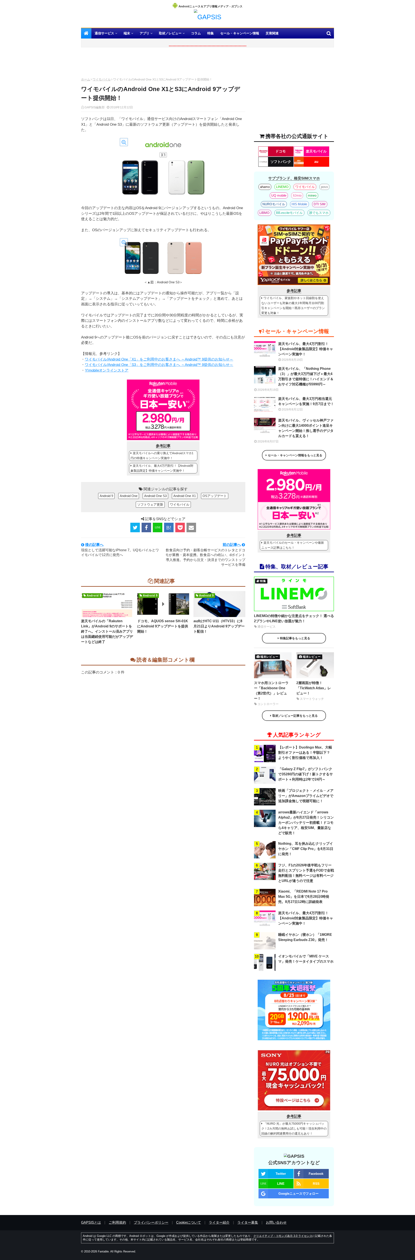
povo (324, 187)
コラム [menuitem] (196, 33)
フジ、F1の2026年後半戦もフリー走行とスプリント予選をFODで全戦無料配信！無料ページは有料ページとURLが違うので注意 (306, 873)
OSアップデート (215, 496)
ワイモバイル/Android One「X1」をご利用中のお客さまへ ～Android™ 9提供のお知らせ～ (159, 359)
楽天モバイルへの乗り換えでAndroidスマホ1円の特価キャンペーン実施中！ (162, 455)
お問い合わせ (276, 1222)
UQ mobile (278, 195)
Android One (128, 496)
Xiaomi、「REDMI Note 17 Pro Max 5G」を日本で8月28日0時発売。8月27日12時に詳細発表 (303, 897)
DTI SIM (320, 204)
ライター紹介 (219, 1222)
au (316, 162)
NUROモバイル (273, 204)
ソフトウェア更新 (150, 504)
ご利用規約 (117, 1222)
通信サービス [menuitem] (104, 33)
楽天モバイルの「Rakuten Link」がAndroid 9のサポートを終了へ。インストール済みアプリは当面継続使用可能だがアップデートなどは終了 (107, 631)
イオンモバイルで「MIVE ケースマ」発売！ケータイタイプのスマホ (306, 958)
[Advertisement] (163, 63)
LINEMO (282, 187)
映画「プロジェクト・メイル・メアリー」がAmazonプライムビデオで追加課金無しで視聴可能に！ (306, 796)
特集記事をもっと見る (295, 638)
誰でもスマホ (319, 213)
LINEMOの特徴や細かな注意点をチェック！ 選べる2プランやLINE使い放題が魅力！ (294, 618)
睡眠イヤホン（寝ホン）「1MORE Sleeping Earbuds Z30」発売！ (305, 937)
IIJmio (297, 195)
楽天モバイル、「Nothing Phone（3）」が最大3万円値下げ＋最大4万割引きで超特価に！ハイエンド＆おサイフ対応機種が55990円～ (306, 376)
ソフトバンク (280, 162)
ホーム (85, 79)
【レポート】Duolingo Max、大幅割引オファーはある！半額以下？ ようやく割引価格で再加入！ (305, 752)
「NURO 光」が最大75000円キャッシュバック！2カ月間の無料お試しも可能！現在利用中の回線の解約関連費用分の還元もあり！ (294, 1128)
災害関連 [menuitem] (272, 33)
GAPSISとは (91, 1222)
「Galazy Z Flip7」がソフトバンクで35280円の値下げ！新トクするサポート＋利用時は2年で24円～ (305, 774)
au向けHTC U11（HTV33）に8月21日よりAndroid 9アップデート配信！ (219, 626)
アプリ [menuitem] (144, 33)
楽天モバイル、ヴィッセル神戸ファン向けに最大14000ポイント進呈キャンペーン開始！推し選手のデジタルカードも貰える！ (306, 428)
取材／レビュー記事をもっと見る (295, 715)
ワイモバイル (102, 79)
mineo (312, 195)
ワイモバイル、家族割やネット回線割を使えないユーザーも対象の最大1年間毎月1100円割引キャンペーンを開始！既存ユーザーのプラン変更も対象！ (293, 305)
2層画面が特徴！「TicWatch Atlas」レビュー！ (313, 688)
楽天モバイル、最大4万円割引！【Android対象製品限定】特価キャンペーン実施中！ (162, 468)
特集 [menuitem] (210, 33)
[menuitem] (86, 33)
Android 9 (106, 496)
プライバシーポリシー (151, 1222)
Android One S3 (155, 496)
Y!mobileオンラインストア (106, 370)
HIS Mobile (299, 204)
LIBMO (264, 213)
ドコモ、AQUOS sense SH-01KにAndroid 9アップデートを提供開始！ (162, 626)
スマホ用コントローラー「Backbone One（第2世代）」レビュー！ (271, 690)
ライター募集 (247, 1222)
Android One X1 (184, 496)
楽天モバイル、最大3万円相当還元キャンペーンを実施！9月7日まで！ (306, 401)
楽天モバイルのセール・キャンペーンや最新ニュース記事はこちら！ (292, 545)
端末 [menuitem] (127, 33)
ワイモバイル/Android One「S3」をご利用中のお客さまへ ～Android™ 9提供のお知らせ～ (159, 365)
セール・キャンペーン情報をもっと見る (295, 455)
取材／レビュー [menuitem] (170, 33)
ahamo (265, 187)
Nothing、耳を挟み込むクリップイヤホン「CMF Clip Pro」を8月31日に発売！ (305, 849)
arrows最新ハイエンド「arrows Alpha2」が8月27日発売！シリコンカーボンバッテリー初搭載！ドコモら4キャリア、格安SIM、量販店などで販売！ (306, 822)
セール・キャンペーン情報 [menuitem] (239, 33)
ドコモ (280, 151)
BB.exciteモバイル (289, 213)
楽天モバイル (316, 151)
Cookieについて (188, 1222)
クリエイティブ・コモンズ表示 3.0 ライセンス (282, 1236)
